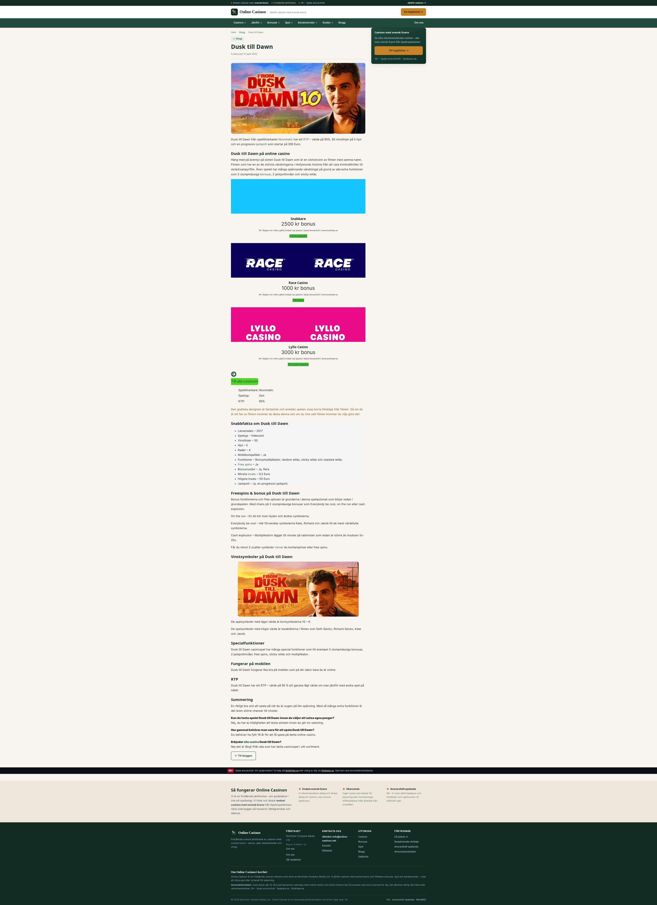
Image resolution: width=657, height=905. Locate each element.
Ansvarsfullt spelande (406, 846)
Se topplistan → (413, 11)
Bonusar (272, 22)
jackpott (261, 144)
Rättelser (327, 850)
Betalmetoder (306, 22)
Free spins (245, 464)
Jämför (255, 22)
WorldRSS (421, 899)
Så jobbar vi (401, 836)
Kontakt (326, 845)
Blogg (341, 22)
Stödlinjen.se (292, 770)
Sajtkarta (363, 856)
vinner (279, 547)
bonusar (265, 174)
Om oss (418, 22)
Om (388, 899)
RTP (306, 139)
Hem (233, 32)
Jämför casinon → (416, 3)
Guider (327, 22)
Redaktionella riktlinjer (406, 841)
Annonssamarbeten (405, 851)
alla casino (251, 742)
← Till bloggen (243, 755)
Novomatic (286, 139)
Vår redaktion (293, 859)
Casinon (238, 22)
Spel (287, 22)
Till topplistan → (399, 50)
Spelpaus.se (327, 770)
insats (252, 474)
